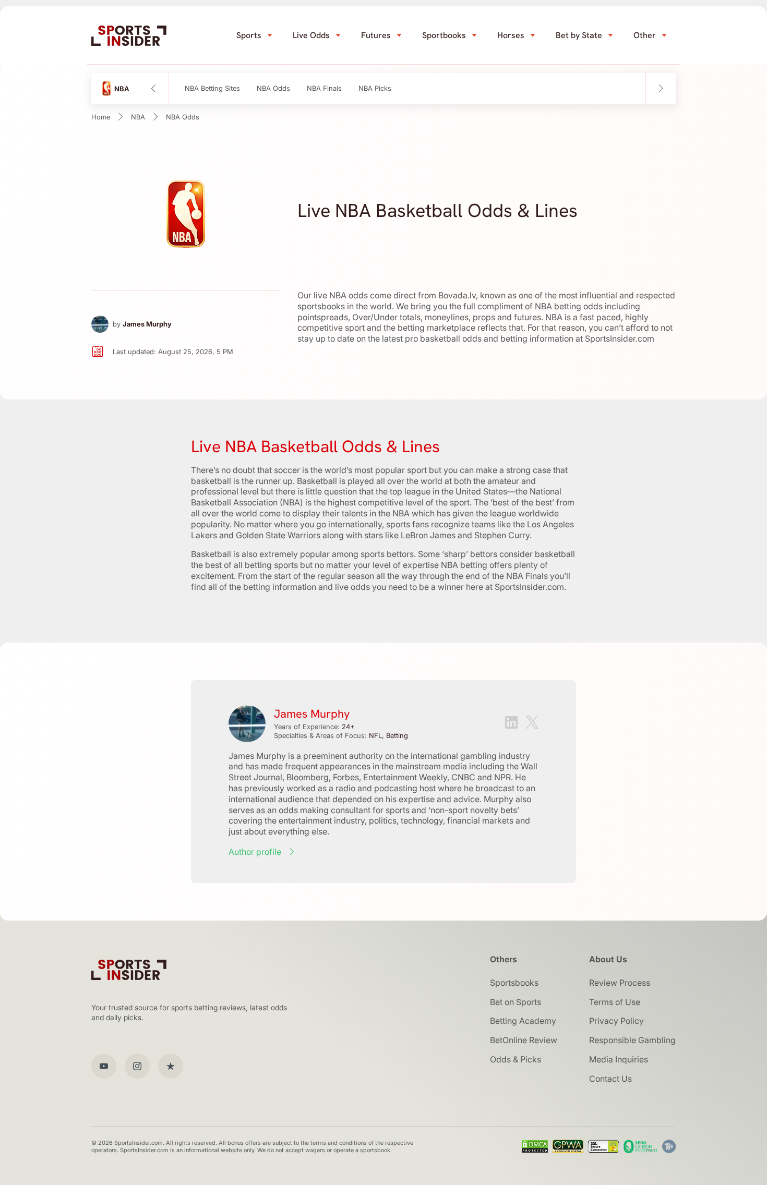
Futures (376, 35)
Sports (248, 35)
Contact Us (610, 1078)
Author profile (255, 852)
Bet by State (579, 35)
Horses (510, 35)
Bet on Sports (515, 1002)
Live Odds (311, 35)
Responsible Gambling (632, 1040)
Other (644, 35)
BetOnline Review (523, 1040)
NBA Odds (273, 88)
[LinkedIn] (511, 723)
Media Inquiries (618, 1059)
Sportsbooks (514, 982)
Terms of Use (614, 1002)
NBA (138, 117)
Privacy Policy (616, 1020)
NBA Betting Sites (212, 88)
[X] (532, 723)
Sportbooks (444, 35)
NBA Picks (374, 88)
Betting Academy (523, 1020)
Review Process (619, 982)
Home (100, 117)
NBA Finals (324, 88)
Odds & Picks (515, 1059)
